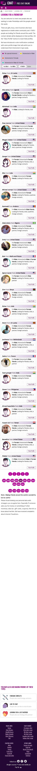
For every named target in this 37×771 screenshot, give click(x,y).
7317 (18, 491)
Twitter (28, 755)
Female (9, 747)
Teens (9, 749)
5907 (4, 481)
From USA (9, 751)
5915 (14, 484)
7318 (22, 491)
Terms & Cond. (28, 745)
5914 (33, 481)
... (18, 477)
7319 (27, 491)
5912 (24, 481)
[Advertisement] (18, 600)
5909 (12, 481)
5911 (20, 481)
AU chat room (28, 734)
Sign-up (28, 747)
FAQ (9, 738)
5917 (22, 484)
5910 (16, 481)
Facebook (28, 753)
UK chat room (28, 732)
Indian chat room (28, 738)
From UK (9, 753)
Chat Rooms (9, 730)
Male (9, 745)
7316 (14, 491)
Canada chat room (28, 736)
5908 (8, 481)
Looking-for (18, 11)
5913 (29, 481)
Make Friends (9, 11)
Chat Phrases (9, 736)
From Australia (9, 755)
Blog (28, 751)
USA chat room (28, 730)
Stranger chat (28, 728)
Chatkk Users (10, 732)
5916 (18, 484)
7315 (10, 491)
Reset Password (28, 749)
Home (9, 728)
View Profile (31, 85)
